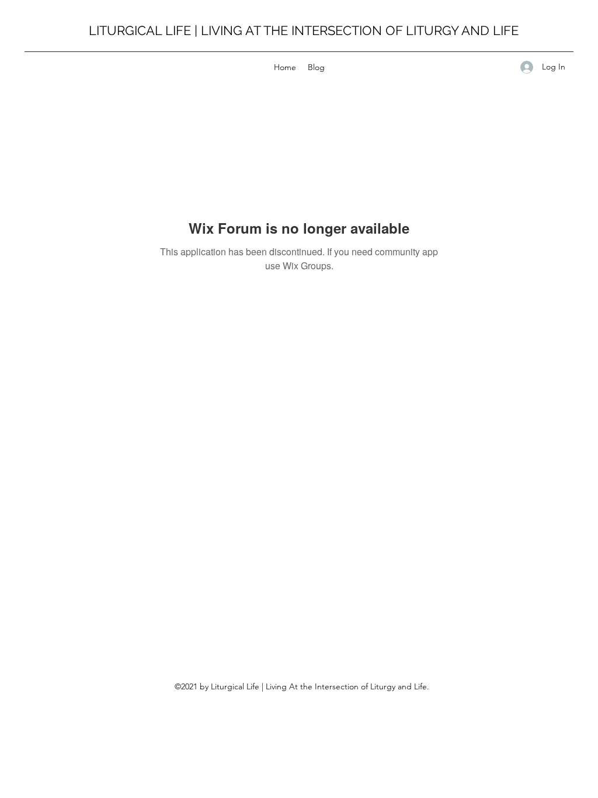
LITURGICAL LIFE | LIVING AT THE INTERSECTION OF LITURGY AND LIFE (304, 30)
